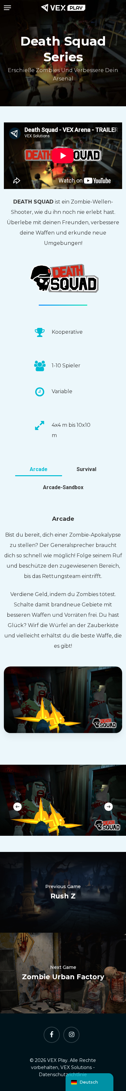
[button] (7, 8)
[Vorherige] (17, 807)
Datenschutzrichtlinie (63, 1074)
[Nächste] (108, 807)
